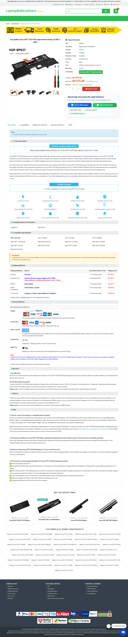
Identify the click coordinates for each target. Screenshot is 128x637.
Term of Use (11, 596)
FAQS (70, 125)
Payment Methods (92, 591)
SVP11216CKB (69, 238)
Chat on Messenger (81, 105)
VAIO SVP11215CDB (71, 242)
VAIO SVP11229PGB (98, 245)
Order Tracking (89, 4)
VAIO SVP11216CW (17, 245)
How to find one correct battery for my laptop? (92, 429)
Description (12, 125)
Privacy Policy (12, 593)
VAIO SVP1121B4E (44, 245)
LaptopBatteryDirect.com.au (40, 629)
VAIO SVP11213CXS (44, 242)
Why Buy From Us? (13, 589)
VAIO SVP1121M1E (71, 245)
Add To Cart (92, 89)
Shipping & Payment (39, 125)
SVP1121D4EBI (97, 238)
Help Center (51, 589)
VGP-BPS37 (41, 227)
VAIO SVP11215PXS (98, 242)
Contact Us (115, 4)
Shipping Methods (92, 586)
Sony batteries (15, 23)
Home (8, 23)
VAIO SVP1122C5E (16, 249)
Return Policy (51, 596)
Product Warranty (13, 591)
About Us (10, 586)
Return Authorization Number (56, 598)
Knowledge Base (52, 591)
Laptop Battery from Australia (34, 11)
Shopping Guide (59, 4)
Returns (100, 4)
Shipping (70, 4)
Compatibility (24, 125)
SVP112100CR (42, 238)
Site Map (10, 598)
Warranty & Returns (57, 125)
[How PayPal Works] (89, 614)
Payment (79, 4)
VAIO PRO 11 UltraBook (18, 242)
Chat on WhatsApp (106, 105)
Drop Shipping (91, 593)
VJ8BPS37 (14, 227)
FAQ (107, 4)
